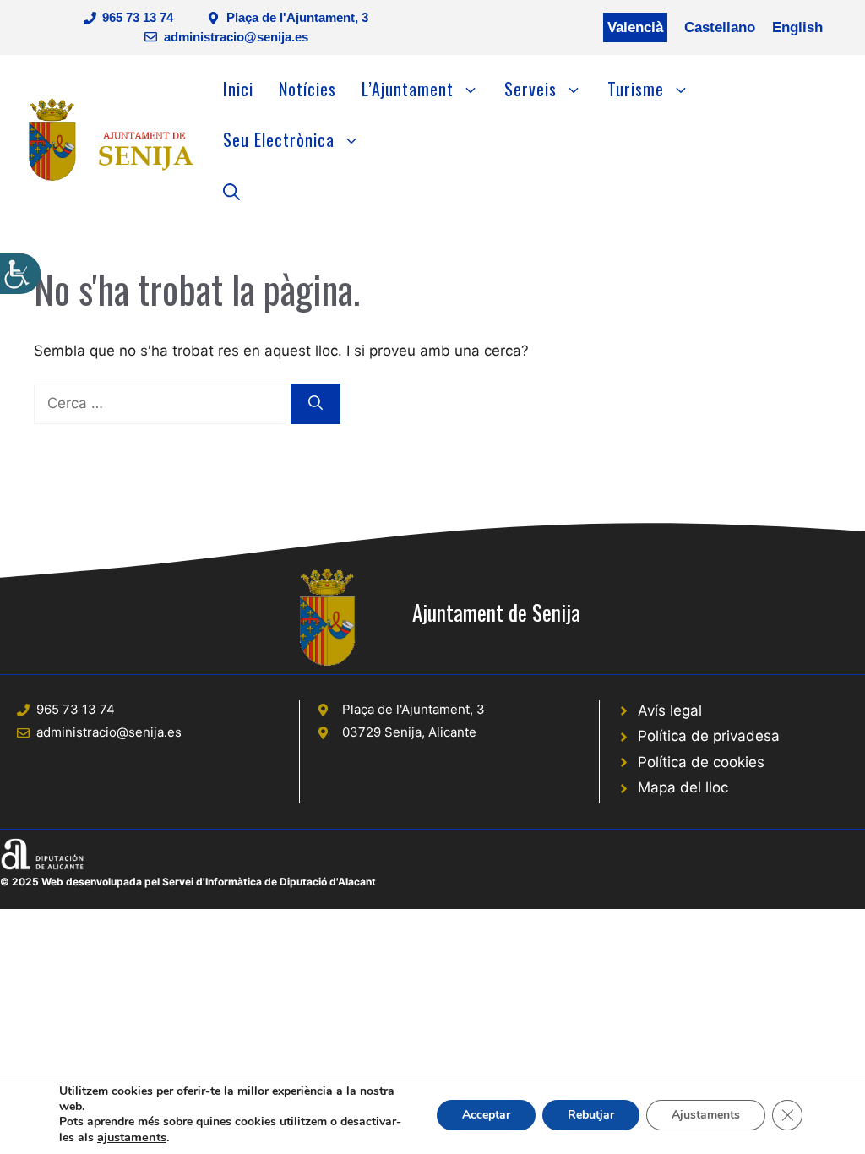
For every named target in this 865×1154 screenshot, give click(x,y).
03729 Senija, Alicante (409, 732)
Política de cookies (701, 762)
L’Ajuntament (408, 88)
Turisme (635, 88)
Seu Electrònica (279, 139)
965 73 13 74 (137, 17)
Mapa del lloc (683, 787)
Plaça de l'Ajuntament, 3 (297, 17)
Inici (238, 88)
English (797, 27)
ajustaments (131, 1137)
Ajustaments (706, 1115)
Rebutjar (591, 1115)
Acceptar (486, 1115)
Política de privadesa (709, 735)
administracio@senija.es (236, 37)
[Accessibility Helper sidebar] (20, 273)
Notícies (307, 88)
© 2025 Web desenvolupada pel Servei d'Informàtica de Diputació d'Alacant (188, 881)
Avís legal (670, 710)
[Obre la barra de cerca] (231, 190)
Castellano (719, 27)
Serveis (530, 88)
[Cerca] (315, 404)
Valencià (635, 27)
